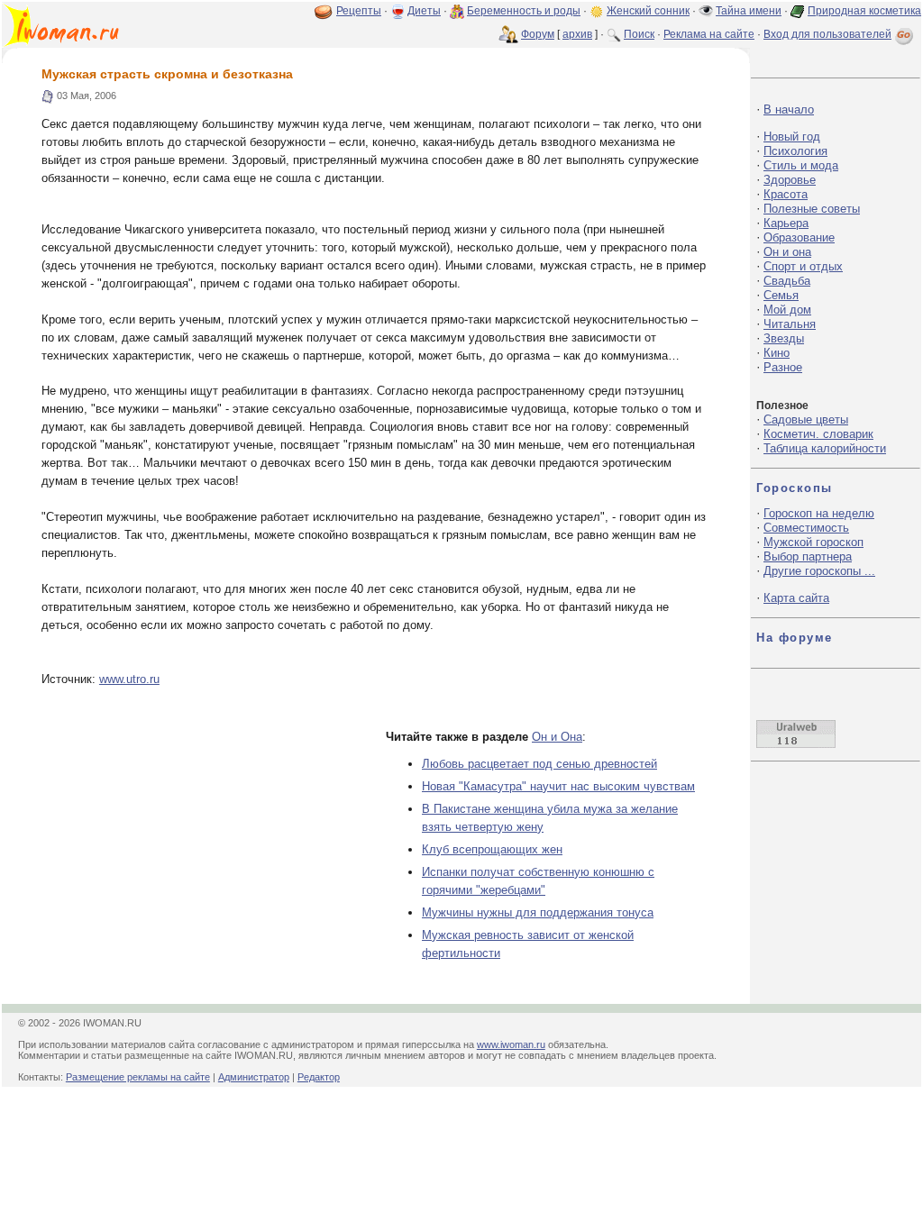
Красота (785, 194)
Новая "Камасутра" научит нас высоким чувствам (558, 786)
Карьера (786, 223)
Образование (799, 237)
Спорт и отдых (803, 266)
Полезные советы (811, 208)
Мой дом (787, 309)
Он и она (787, 252)
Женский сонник (648, 11)
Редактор (318, 1076)
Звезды (783, 338)
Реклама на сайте (708, 34)
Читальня (789, 324)
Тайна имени (748, 11)
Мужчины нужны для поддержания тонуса (537, 912)
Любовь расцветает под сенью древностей (539, 764)
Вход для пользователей (827, 34)
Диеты (424, 11)
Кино (776, 353)
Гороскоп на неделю (818, 513)
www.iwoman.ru (511, 1044)
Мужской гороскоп (813, 542)
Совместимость (806, 527)
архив (577, 34)
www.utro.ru (129, 679)
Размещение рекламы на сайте (138, 1076)
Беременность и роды (523, 11)
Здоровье (789, 180)
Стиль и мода (800, 165)
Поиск (639, 34)
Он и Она (557, 736)
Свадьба (786, 280)
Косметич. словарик (818, 434)
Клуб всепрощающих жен (492, 849)
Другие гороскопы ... (819, 571)
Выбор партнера (807, 556)
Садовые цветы (805, 419)
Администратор (253, 1076)
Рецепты (358, 11)
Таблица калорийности (824, 448)
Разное (782, 367)
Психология (795, 151)
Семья (781, 295)
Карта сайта (796, 598)
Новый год (791, 136)
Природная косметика (864, 11)
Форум (537, 34)
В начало (788, 109)
